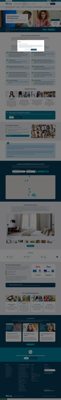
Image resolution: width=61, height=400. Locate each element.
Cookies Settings (27, 49)
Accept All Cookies (33, 49)
